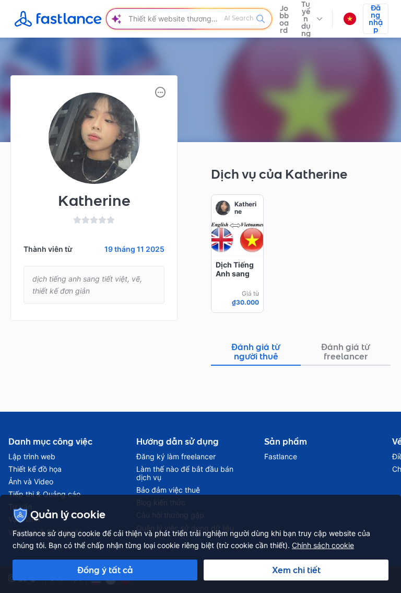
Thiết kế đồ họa (35, 469)
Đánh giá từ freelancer (345, 352)
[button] (312, 19)
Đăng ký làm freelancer (176, 456)
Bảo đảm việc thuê (168, 490)
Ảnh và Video (30, 482)
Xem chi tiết (296, 570)
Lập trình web (31, 456)
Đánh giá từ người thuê (255, 352)
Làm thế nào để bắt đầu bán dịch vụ (184, 473)
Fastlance (280, 456)
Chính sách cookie (323, 545)
